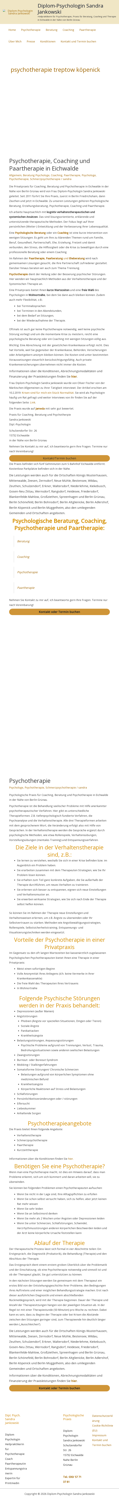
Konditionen (47, 41)
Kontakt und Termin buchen (78, 41)
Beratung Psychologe (36, 175)
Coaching (68, 30)
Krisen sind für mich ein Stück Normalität (48, 392)
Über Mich (14, 41)
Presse (31, 41)
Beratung (51, 30)
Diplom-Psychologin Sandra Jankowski (70, 8)
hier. (71, 1158)
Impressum (99, 1435)
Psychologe (89, 175)
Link (32, 402)
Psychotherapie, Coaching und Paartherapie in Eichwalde (49, 164)
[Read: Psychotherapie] (56, 702)
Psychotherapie (30, 30)
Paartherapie (87, 30)
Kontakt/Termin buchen (59, 458)
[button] (115, 35)
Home (12, 30)
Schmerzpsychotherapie (45, 179)
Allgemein (15, 175)
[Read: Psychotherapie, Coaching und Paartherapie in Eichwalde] (56, 121)
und (57, 258)
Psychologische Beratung (30, 232)
